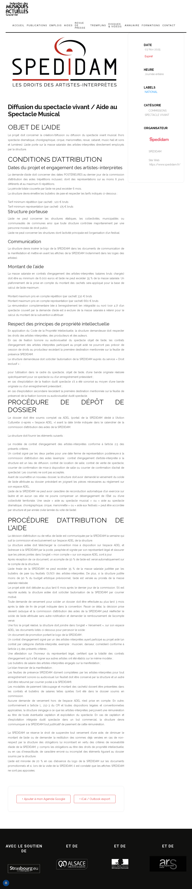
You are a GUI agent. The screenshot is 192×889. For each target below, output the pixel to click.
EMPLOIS (56, 25)
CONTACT (169, 25)
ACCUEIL (18, 25)
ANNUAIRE (132, 25)
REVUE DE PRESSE (80, 25)
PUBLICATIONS (37, 25)
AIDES (68, 25)
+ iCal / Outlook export (94, 799)
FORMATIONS (151, 25)
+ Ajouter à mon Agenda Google (43, 799)
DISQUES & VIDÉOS (115, 25)
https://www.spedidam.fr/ (164, 164)
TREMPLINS (98, 25)
